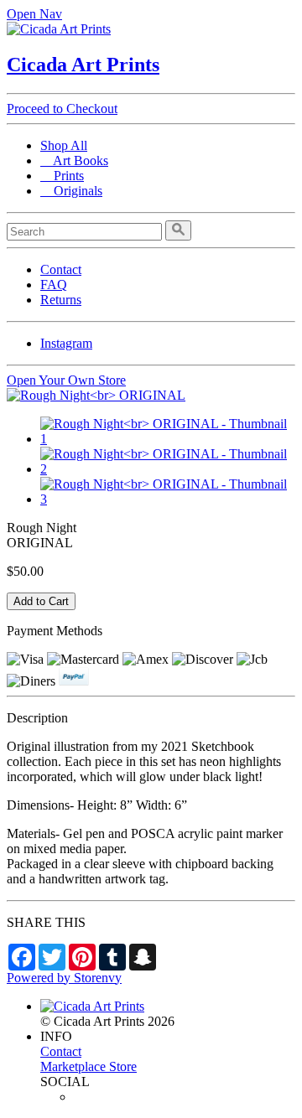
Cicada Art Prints (83, 64)
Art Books (74, 160)
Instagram (66, 343)
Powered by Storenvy (64, 977)
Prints (62, 175)
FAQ (53, 284)
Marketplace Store (88, 1066)
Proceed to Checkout (62, 108)
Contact (60, 269)
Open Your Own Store (66, 380)
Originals (71, 191)
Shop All (63, 145)
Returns (60, 299)
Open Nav (34, 14)
